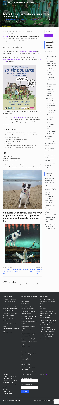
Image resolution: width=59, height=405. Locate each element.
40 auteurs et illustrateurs (28, 51)
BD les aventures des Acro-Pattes (21, 2)
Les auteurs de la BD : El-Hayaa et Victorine (49, 158)
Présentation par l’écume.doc (12, 59)
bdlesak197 (27, 31)
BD (15, 320)
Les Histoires (48, 51)
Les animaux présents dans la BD (51, 56)
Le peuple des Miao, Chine (29, 339)
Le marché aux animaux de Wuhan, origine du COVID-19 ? (51, 115)
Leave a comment (9, 33)
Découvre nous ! (8, 332)
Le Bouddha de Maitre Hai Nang (51, 105)
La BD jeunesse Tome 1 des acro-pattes (49, 151)
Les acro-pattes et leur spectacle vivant (49, 165)
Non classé (18, 31)
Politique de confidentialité (7, 392)
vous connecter (15, 284)
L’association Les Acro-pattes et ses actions (49, 144)
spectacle (15, 318)
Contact (5, 389)
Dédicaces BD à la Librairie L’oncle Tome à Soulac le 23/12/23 (48, 322)
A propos (5, 374)
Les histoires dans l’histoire (29, 372)
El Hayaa (6, 36)
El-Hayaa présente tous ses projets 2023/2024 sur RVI (50, 226)
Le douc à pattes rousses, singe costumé (51, 63)
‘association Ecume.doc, (19, 117)
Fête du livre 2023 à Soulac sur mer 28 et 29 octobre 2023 (47, 330)
